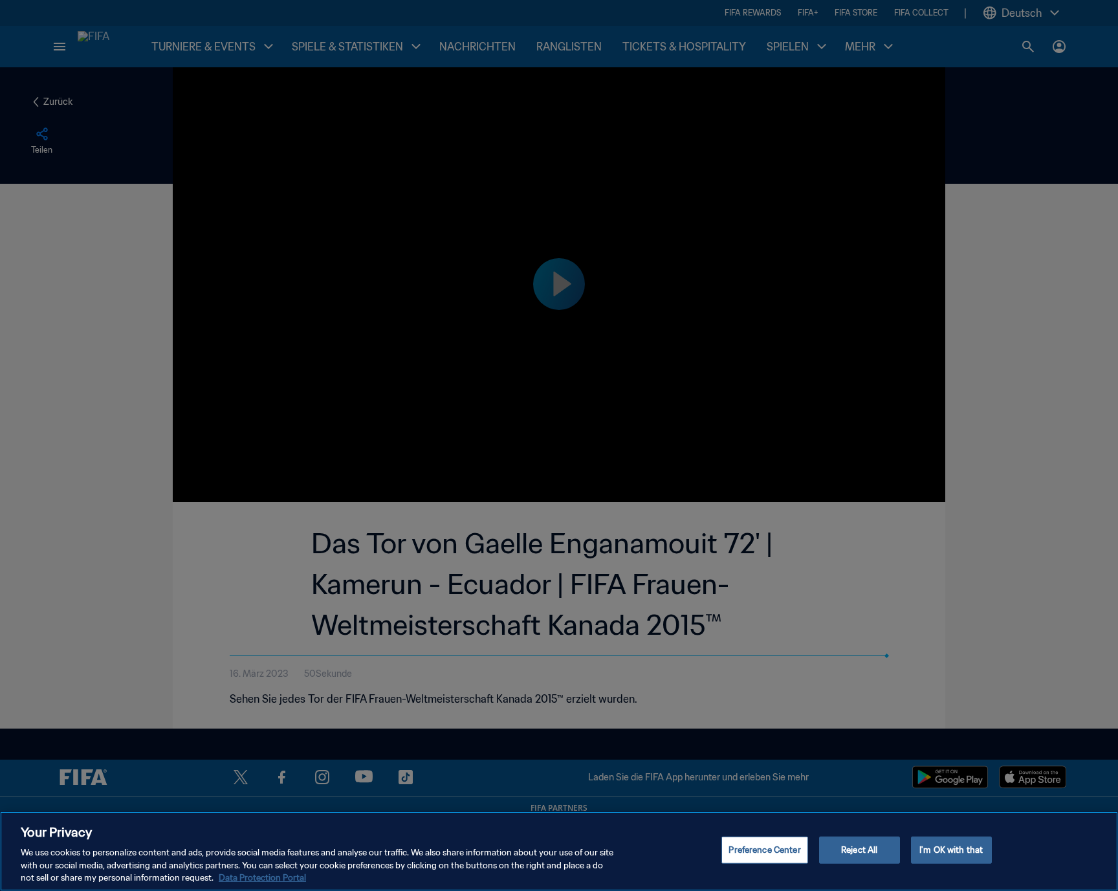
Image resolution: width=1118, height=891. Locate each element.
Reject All (859, 849)
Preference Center (764, 849)
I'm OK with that (951, 849)
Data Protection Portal (262, 877)
